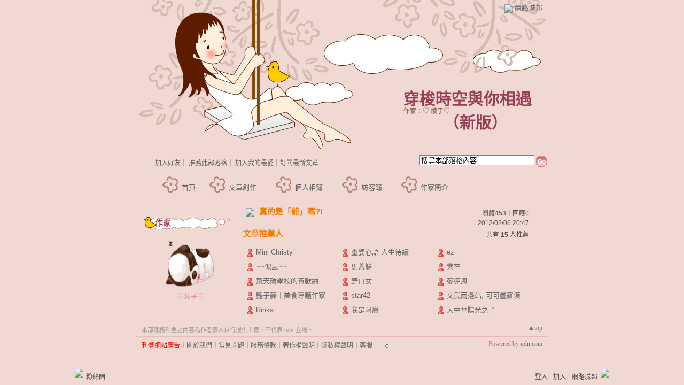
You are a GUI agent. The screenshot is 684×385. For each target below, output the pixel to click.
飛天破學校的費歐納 (287, 281)
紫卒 (454, 267)
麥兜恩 (457, 281)
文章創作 (242, 187)
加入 (559, 377)
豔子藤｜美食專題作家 (290, 295)
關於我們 (199, 345)
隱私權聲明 (337, 345)
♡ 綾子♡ (190, 297)
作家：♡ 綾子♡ (426, 111)
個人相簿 (309, 187)
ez (450, 252)
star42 (360, 295)
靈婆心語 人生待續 (380, 252)
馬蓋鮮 (361, 267)
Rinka (265, 310)
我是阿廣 (365, 310)
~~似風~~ (271, 267)
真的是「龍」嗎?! (291, 211)
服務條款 (263, 345)
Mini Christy (274, 252)
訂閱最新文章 (299, 163)
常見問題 (231, 345)
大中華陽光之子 (471, 310)
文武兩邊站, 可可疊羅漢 (483, 295)
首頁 (189, 187)
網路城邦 (528, 8)
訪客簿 (371, 187)
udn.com (531, 344)
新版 (476, 122)
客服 (366, 345)
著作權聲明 (299, 345)
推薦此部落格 (208, 163)
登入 (541, 377)
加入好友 (168, 163)
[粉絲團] (79, 373)
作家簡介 (434, 187)
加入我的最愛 (254, 163)
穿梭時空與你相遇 (467, 98)
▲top (535, 328)
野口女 (361, 281)
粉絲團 (95, 377)
